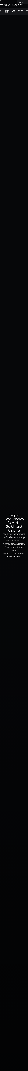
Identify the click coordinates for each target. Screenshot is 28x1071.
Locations (20, 10)
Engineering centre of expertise (6, 11)
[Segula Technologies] (5, 5)
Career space (13, 11)
